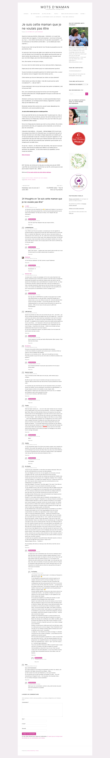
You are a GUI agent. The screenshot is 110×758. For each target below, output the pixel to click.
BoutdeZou (28, 346)
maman (34, 179)
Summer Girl (28, 273)
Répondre (27, 216)
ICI (80, 75)
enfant (30, 179)
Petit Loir (71, 213)
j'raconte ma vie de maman (40, 177)
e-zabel (27, 206)
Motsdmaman (39, 31)
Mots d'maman (55, 7)
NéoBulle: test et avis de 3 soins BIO (30, 187)
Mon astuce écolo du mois (69, 13)
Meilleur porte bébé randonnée (76, 208)
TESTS (56, 13)
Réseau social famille (74, 199)
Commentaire (25, 702)
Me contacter (35, 13)
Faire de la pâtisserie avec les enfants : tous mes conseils (55, 16)
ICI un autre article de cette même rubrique (39, 172)
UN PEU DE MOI (46, 13)
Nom (23, 718)
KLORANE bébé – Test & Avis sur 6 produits (55, 187)
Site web (24, 728)
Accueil (26, 13)
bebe (26, 179)
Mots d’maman (26, 154)
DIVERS (83, 13)
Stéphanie (27, 257)
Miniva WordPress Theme (33, 750)
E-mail (24, 723)
